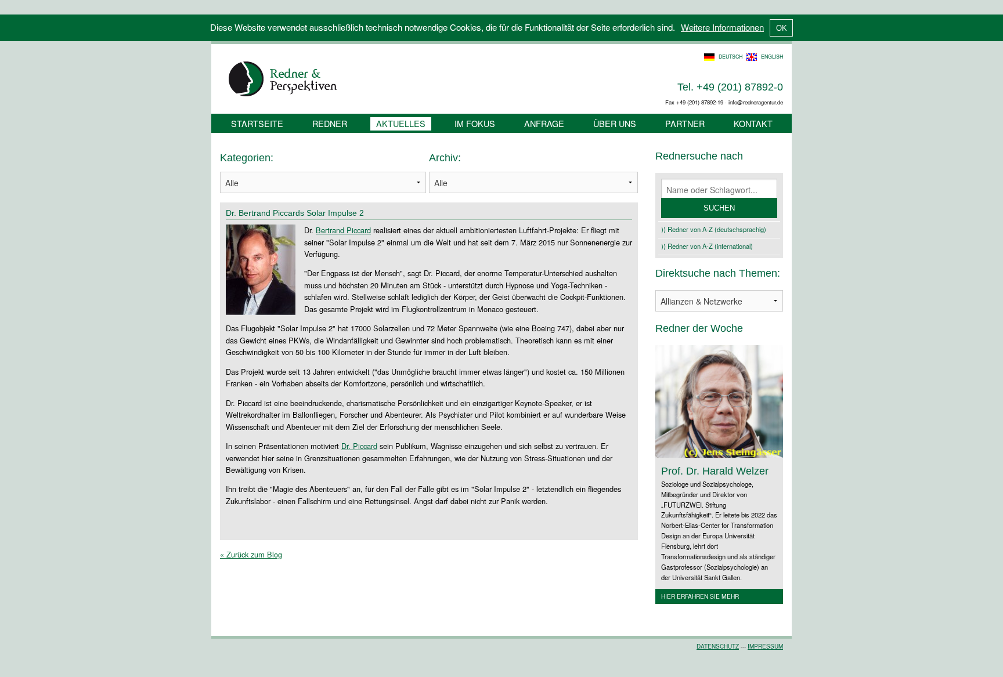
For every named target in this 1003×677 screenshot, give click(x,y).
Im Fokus (474, 123)
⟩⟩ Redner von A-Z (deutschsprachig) (713, 229)
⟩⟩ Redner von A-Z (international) (707, 246)
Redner (329, 123)
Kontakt (753, 123)
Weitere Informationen (722, 27)
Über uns (614, 123)
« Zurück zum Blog (251, 554)
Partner (685, 123)
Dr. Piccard (359, 445)
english (772, 56)
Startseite (257, 123)
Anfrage (544, 123)
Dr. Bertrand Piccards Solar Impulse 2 (295, 213)
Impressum (765, 646)
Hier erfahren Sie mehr (700, 596)
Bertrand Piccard (343, 230)
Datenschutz (718, 646)
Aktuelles (400, 123)
